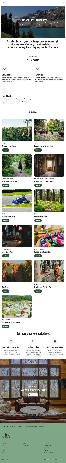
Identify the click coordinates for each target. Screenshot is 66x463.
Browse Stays (33, 395)
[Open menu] (63, 3)
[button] (16, 426)
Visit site (6, 150)
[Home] (6, 435)
